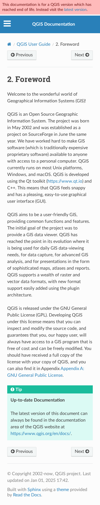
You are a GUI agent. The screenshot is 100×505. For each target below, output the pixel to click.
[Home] (9, 44)
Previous (24, 55)
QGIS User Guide (33, 44)
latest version (75, 10)
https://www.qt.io (65, 181)
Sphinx (34, 489)
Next (80, 55)
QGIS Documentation (53, 24)
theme (63, 489)
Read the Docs (27, 495)
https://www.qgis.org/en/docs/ (41, 433)
